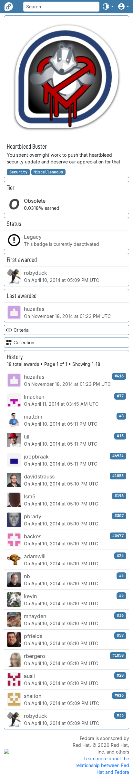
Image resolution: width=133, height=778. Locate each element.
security (18, 172)
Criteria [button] (21, 330)
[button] (108, 6)
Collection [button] (24, 342)
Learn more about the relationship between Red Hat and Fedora (102, 765)
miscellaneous (48, 172)
